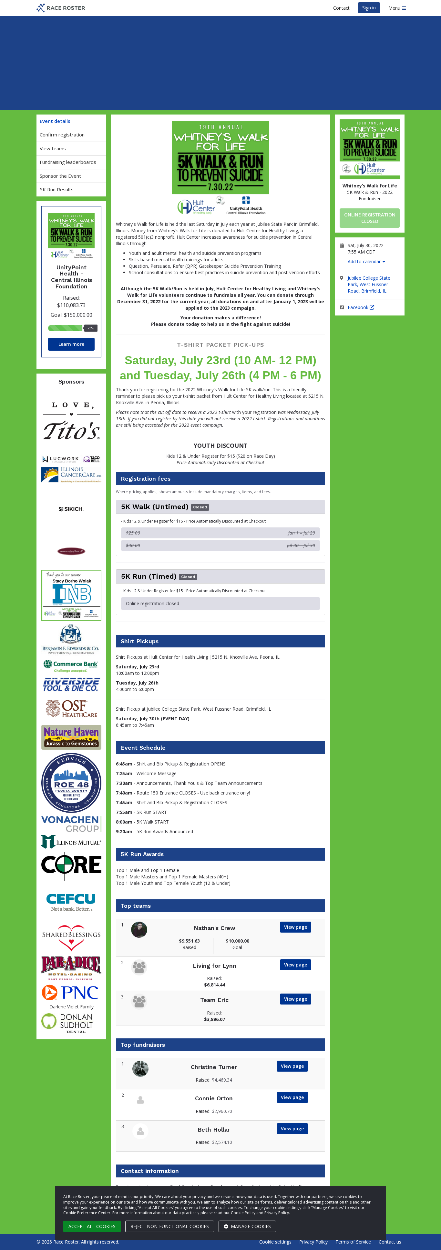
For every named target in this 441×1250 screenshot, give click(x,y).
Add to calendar (365, 261)
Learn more (71, 344)
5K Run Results (57, 189)
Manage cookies (250, 1226)
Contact (341, 8)
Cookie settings (275, 1242)
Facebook (359, 307)
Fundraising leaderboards (68, 162)
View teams (53, 148)
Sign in (369, 8)
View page (295, 927)
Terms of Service (353, 1242)
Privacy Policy (313, 1242)
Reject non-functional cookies (169, 1226)
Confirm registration (62, 134)
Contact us (390, 1242)
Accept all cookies (92, 1226)
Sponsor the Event (60, 176)
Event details (55, 121)
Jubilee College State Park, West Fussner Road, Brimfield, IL (369, 284)
